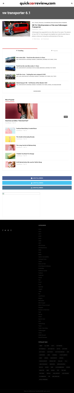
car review (42, 355)
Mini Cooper (41, 303)
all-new (47, 345)
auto (52, 345)
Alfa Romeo (41, 245)
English (60, 361)
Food (39, 282)
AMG (39, 250)
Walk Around (54, 22)
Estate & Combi (35, 67)
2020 (39, 240)
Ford (39, 284)
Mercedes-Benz (61, 364)
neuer (46, 367)
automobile (42, 348)
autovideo (50, 351)
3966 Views (37, 39)
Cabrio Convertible (43, 257)
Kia (39, 293)
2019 (33, 22)
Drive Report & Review (25, 59)
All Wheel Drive (42, 247)
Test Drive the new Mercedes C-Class (27, 66)
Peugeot (40, 307)
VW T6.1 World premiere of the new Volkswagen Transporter (49, 26)
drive (40, 358)
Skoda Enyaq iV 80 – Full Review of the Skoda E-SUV (31, 83)
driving (61, 358)
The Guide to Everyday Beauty (25, 137)
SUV (52, 76)
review (68, 367)
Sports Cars (41, 319)
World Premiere (62, 22)
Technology (41, 323)
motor (41, 367)
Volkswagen (47, 22)
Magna (40, 298)
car (68, 351)
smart (40, 316)
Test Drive (41, 373)
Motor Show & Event (44, 305)
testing (48, 373)
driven (46, 358)
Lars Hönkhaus (43, 364)
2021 (17, 59)
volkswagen (42, 376)
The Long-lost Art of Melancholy (26, 145)
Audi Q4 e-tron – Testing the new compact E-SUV (31, 74)
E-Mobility (34, 59)
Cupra (40, 261)
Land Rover (41, 296)
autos (58, 348)
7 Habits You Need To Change (25, 153)
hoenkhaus (35, 29)
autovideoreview (59, 351)
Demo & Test (42, 263)
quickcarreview (60, 367)
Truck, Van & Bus (39, 22)
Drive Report (53, 358)
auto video (42, 351)
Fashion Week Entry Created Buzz (26, 128)
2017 (39, 234)
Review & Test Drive (48, 59)
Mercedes (39, 59)
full (66, 361)
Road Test (41, 370)
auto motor (51, 348)
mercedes (52, 364)
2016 (39, 231)
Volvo (40, 332)
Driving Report (43, 361)
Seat (39, 312)
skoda (52, 370)
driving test (52, 361)
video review (65, 373)
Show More (37, 91)
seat (48, 370)
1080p (40, 345)
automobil (59, 345)
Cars (48, 355)
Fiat (39, 280)
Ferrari (40, 277)
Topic (55, 59)
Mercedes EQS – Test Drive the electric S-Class (30, 57)
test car (63, 370)
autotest (64, 348)
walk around (55, 376)
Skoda (49, 84)
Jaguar (40, 289)
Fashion (40, 273)
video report (56, 373)
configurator (63, 355)
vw (49, 376)
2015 (39, 229)
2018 (39, 236)
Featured (40, 275)
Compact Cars (42, 259)
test (58, 370)
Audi (20, 76)
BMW (39, 254)
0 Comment (46, 39)
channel (54, 355)
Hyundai (40, 286)
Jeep (39, 291)
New (52, 367)
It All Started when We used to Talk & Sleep (29, 162)
